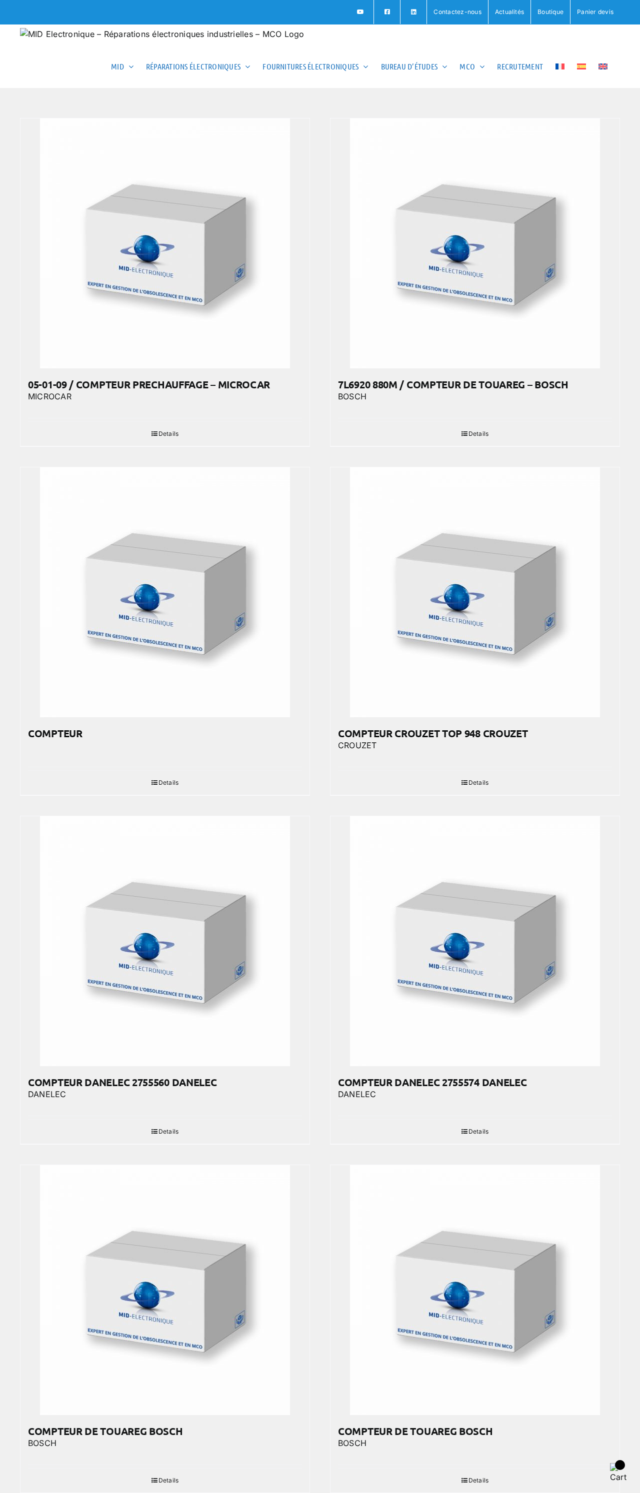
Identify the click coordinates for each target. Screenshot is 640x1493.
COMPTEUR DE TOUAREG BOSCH (105, 1431)
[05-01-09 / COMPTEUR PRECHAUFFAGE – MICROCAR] (165, 243)
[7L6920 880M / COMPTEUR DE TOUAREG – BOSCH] (475, 243)
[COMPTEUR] (165, 592)
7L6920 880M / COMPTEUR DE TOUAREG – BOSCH (453, 384)
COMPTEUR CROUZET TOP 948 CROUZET (433, 733)
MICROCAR (50, 396)
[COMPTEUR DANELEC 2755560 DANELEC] (165, 941)
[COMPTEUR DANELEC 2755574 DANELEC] (475, 941)
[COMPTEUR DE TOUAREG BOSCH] (165, 1290)
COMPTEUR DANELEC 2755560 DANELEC (122, 1082)
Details (168, 433)
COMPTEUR (55, 733)
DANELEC (47, 1094)
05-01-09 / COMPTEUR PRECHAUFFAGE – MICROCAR (149, 384)
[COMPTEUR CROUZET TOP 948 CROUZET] (475, 592)
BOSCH (352, 396)
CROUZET (357, 745)
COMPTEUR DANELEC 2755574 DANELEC (432, 1082)
